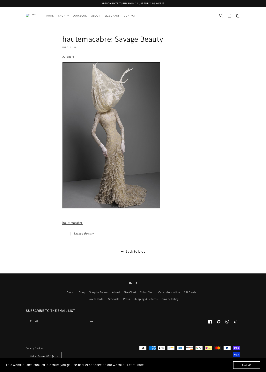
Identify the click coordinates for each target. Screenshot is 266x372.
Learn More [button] (135, 365)
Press (126, 299)
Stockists (114, 299)
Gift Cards (190, 292)
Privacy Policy (169, 299)
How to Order (96, 299)
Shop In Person (98, 292)
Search (71, 292)
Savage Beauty (83, 233)
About (116, 292)
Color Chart (147, 292)
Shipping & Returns (146, 299)
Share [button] (70, 56)
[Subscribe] (91, 321)
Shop (82, 292)
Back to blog (135, 251)
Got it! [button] (246, 365)
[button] (63, 15)
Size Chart (130, 292)
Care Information (169, 292)
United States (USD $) (42, 356)
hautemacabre (72, 223)
